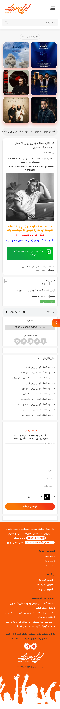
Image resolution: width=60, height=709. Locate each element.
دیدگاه (48, 444)
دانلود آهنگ (46, 158)
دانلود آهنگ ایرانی (31, 266)
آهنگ (44, 266)
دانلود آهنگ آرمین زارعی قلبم (39, 367)
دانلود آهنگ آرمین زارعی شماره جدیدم (35, 404)
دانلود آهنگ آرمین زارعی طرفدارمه (37, 415)
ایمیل (49, 478)
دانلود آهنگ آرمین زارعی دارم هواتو (37, 399)
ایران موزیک (47, 131)
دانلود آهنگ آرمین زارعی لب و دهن (37, 372)
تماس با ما (48, 556)
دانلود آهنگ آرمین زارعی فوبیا (39, 383)
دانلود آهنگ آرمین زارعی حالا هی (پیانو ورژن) (32, 377)
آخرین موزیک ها (45, 584)
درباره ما (49, 561)
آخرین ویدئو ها (45, 589)
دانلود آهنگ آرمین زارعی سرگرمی (38, 409)
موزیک (36, 131)
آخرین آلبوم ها (46, 579)
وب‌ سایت (48, 486)
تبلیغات (49, 565)
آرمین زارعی (27, 158)
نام (50, 470)
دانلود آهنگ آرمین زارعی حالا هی (38, 393)
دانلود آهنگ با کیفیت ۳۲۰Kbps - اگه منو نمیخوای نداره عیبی (30, 253)
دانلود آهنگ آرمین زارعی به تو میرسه (36, 388)
